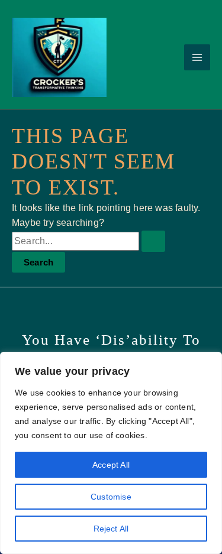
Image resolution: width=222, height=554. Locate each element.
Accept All (111, 464)
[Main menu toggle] (197, 57)
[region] (111, 453)
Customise (111, 496)
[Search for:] (88, 241)
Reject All (111, 528)
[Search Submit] (153, 241)
